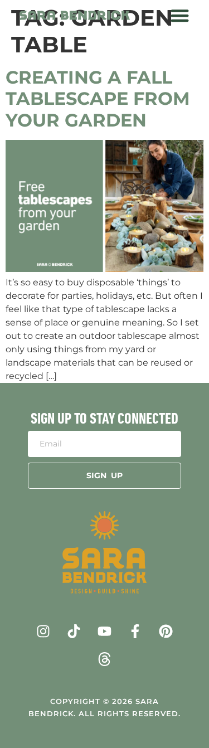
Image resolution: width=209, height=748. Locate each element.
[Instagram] (43, 631)
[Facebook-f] (135, 631)
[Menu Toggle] (179, 15)
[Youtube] (105, 631)
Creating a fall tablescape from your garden (98, 98)
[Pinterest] (166, 631)
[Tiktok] (74, 631)
